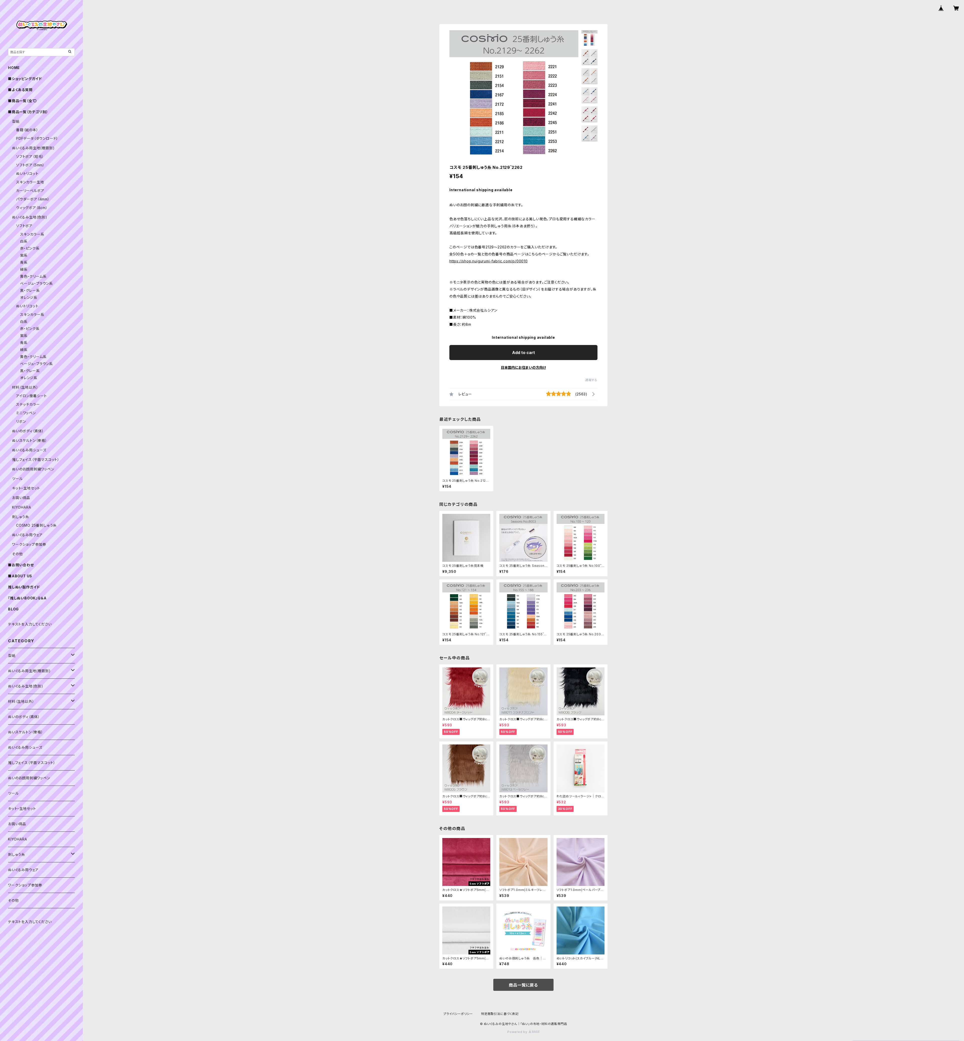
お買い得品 (21, 498)
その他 (17, 554)
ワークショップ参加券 (29, 544)
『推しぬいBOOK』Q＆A (27, 598)
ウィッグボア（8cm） (32, 207)
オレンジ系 (28, 297)
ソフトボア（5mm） (30, 165)
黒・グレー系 (30, 290)
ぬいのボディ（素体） (28, 431)
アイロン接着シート (31, 396)
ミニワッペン (26, 413)
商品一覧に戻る (523, 985)
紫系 (24, 255)
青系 (24, 262)
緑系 (24, 269)
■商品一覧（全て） (22, 101)
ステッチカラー (28, 404)
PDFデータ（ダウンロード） (37, 138)
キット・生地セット (26, 488)
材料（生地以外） (25, 387)
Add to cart (523, 352)
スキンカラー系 (32, 234)
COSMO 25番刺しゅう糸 (36, 525)
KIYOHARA (21, 507)
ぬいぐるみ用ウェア (27, 535)
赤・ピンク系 (30, 248)
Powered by (517, 1032)
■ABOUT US (20, 576)
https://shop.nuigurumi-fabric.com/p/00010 (488, 261)
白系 (24, 241)
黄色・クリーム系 (33, 276)
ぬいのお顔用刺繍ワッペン (33, 469)
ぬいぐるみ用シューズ (29, 450)
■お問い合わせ (21, 565)
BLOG (13, 609)
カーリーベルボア (30, 190)
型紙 (16, 121)
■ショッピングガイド (25, 79)
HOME (14, 67)
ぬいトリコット (27, 173)
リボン (21, 421)
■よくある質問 (20, 90)
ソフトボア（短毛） (30, 156)
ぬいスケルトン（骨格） (29, 440)
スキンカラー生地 (30, 182)
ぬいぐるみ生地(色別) (29, 217)
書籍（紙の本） (27, 130)
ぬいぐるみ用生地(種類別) (33, 148)
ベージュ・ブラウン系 (36, 283)
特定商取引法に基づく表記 (500, 1014)
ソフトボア (24, 226)
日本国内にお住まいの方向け (523, 367)
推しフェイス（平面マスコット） (35, 459)
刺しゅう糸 (20, 517)
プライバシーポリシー (458, 1014)
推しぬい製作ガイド (24, 587)
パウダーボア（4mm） (33, 199)
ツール (17, 478)
